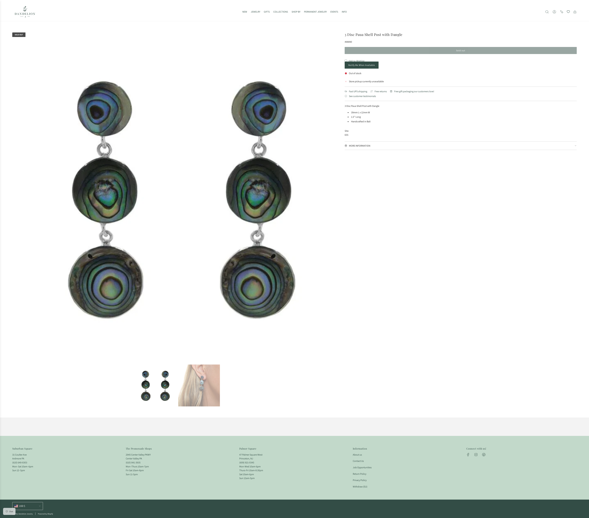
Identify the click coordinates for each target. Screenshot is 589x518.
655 (346, 134)
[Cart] (575, 12)
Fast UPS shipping (358, 91)
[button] (15, 197)
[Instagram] (476, 454)
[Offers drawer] (561, 12)
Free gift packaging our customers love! (414, 91)
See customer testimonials (362, 96)
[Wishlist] (568, 11)
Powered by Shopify (45, 514)
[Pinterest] (483, 454)
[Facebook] (468, 454)
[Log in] (554, 12)
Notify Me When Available (361, 65)
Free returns (381, 91)
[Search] (547, 12)
